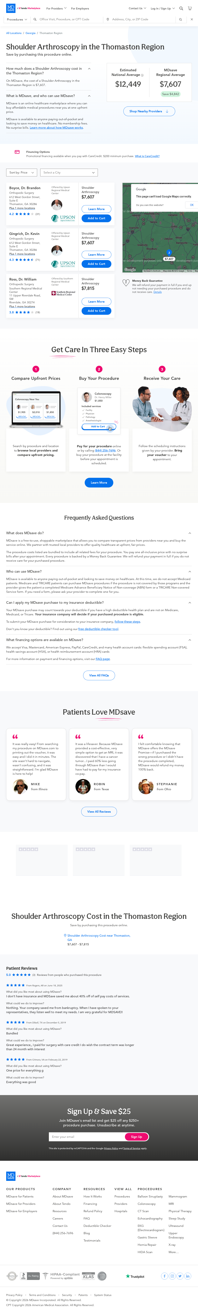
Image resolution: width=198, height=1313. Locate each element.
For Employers (80, 8)
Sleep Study (177, 1218)
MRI (171, 1204)
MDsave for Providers (20, 1204)
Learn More (96, 209)
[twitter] (180, 1276)
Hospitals (120, 1211)
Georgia (30, 33)
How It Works (93, 1196)
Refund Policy (93, 1211)
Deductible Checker (97, 1226)
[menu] (81, 8)
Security (67, 1295)
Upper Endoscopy (176, 1235)
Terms (189, 271)
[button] (48, 71)
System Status (102, 1295)
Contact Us (60, 1226)
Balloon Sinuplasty (150, 1196)
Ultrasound (176, 1226)
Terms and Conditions (42, 1295)
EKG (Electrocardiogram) (151, 1228)
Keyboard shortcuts (152, 271)
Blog (87, 1233)
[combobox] (67, 19)
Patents (83, 1295)
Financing (90, 1204)
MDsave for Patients (19, 1196)
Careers (58, 1218)
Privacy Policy (111, 1148)
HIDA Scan (145, 1252)
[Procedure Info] (143, 75)
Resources (60, 1211)
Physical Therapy (180, 1211)
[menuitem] (56, 8)
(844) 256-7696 (105, 450)
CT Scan (143, 1211)
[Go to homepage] (23, 1176)
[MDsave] (23, 8)
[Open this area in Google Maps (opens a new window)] (130, 269)
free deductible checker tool (98, 629)
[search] (181, 8)
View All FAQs (99, 675)
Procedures (122, 1196)
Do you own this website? (150, 205)
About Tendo (61, 1204)
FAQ (87, 1218)
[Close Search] (192, 19)
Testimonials (92, 1240)
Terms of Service (131, 1148)
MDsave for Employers (21, 1211)
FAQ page (103, 659)
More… (174, 1252)
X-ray (172, 1245)
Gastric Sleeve (147, 1237)
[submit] (181, 19)
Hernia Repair (147, 1245)
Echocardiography (150, 1218)
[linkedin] (187, 1276)
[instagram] (172, 1276)
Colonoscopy (147, 1204)
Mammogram (178, 1196)
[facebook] (164, 1276)
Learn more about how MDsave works (56, 128)
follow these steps (127, 622)
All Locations (13, 33)
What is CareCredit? (147, 156)
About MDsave (63, 1196)
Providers (120, 1204)
